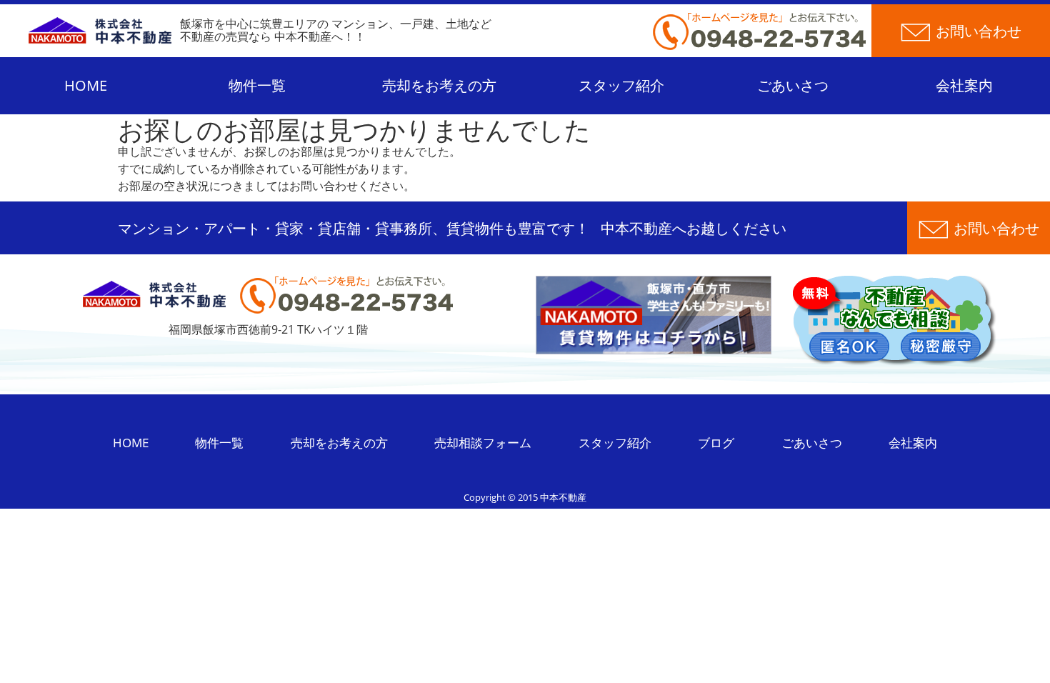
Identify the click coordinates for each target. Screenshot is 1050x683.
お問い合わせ (996, 228)
